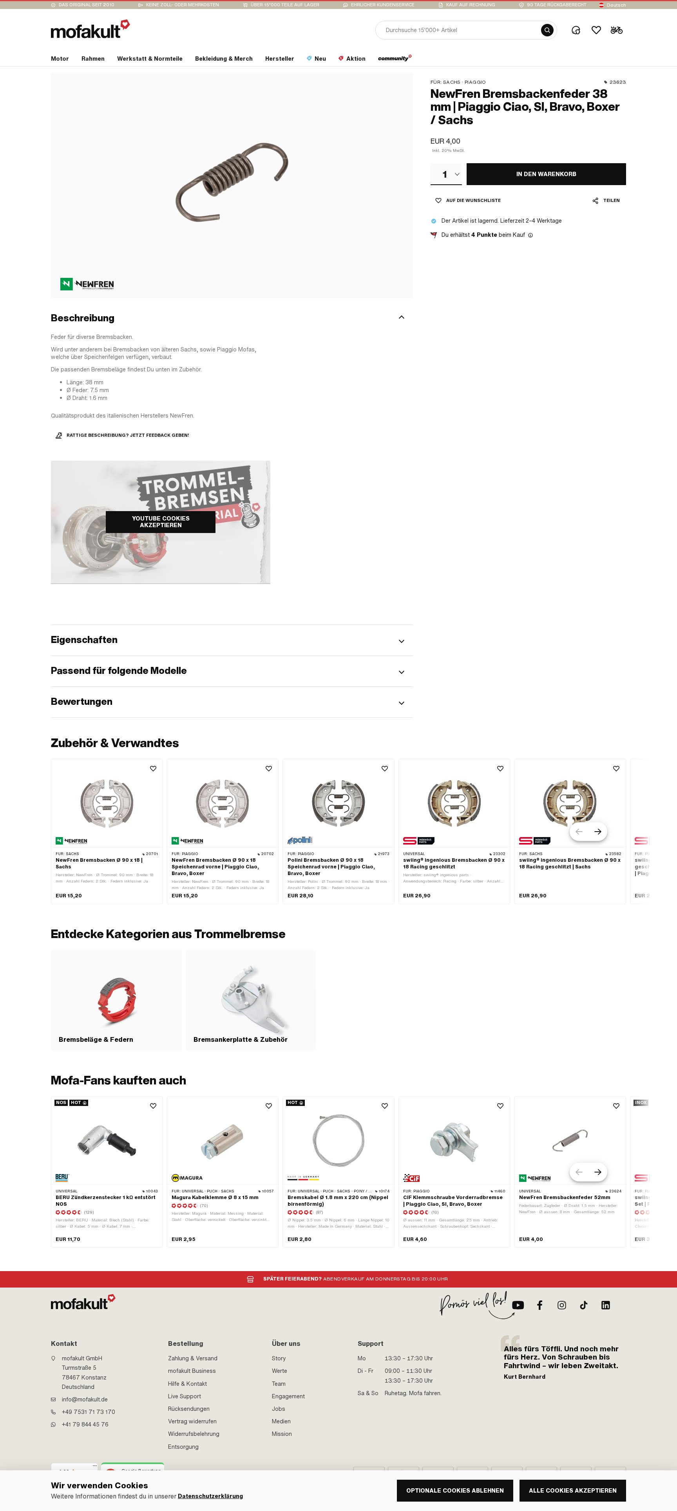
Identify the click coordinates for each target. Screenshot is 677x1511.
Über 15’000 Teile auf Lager (285, 4)
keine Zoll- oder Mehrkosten (182, 4)
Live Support (184, 1396)
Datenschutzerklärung (210, 1496)
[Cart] (616, 30)
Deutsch (616, 5)
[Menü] (95, 1467)
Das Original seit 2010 (86, 4)
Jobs (278, 1409)
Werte (279, 1371)
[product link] (107, 831)
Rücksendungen (189, 1409)
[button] (232, 318)
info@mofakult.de (85, 1399)
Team (279, 1384)
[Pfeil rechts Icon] (597, 831)
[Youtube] (518, 1305)
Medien (281, 1421)
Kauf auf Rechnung (470, 4)
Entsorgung (183, 1447)
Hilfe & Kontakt (187, 1384)
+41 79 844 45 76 (85, 1424)
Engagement (288, 1396)
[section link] (395, 60)
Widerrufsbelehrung (193, 1434)
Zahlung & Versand (192, 1358)
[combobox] (446, 174)
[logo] (90, 28)
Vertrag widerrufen (192, 1421)
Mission (282, 1434)
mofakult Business (192, 1371)
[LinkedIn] (606, 1305)
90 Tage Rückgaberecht (556, 4)
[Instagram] (562, 1305)
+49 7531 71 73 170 (88, 1412)
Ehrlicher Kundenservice (383, 4)
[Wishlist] (596, 30)
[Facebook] (540, 1305)
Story (279, 1358)
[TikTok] (584, 1305)
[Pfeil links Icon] (579, 831)
